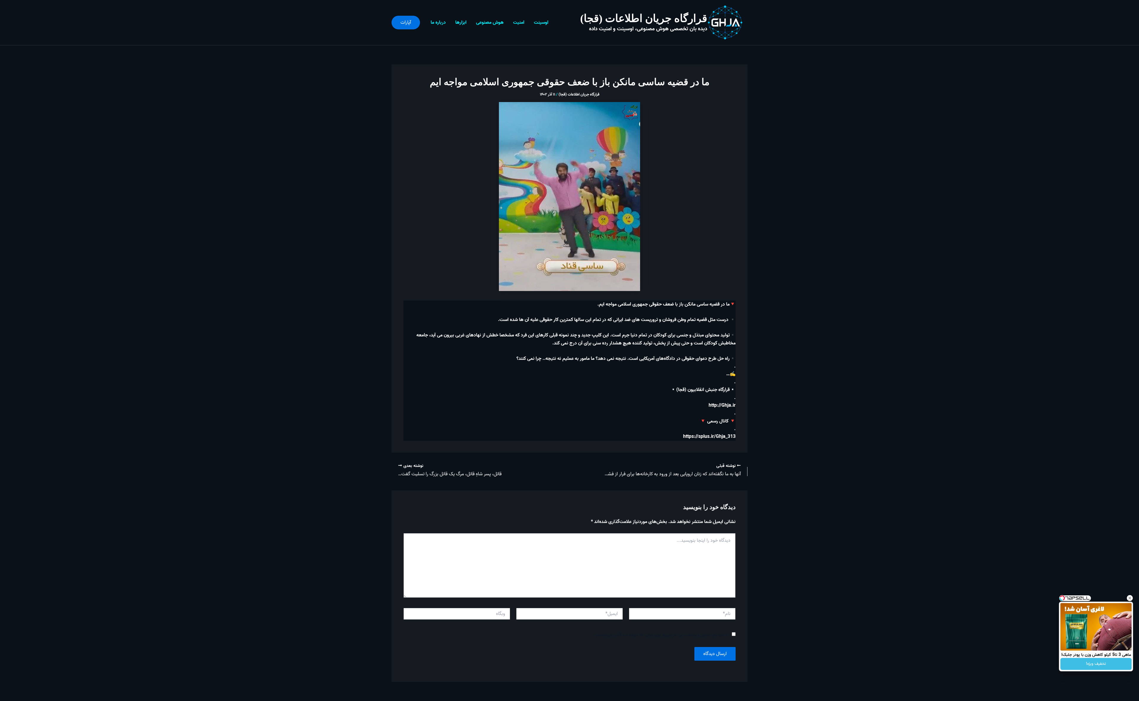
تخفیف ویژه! (1096, 663)
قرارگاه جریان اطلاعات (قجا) (643, 18)
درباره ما (438, 22)
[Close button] (1130, 598)
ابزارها (461, 22)
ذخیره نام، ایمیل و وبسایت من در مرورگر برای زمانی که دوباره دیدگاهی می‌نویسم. (661, 635)
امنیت (518, 22)
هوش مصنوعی (490, 22)
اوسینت (541, 22)
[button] (406, 22)
